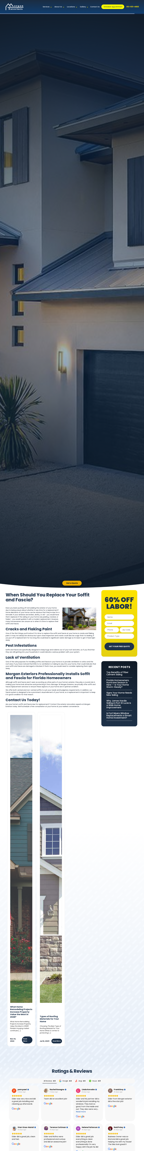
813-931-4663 (132, 7)
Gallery (83, 7)
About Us (58, 7)
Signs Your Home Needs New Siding (119, 694)
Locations (71, 7)
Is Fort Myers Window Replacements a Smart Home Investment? (119, 715)
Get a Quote (72, 583)
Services (46, 7)
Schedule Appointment (113, 7)
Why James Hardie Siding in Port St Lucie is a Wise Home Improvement (118, 704)
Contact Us (95, 7)
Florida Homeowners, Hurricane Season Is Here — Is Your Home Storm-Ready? (117, 684)
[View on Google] (14, 1090)
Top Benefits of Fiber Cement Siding (117, 673)
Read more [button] (81, 1111)
